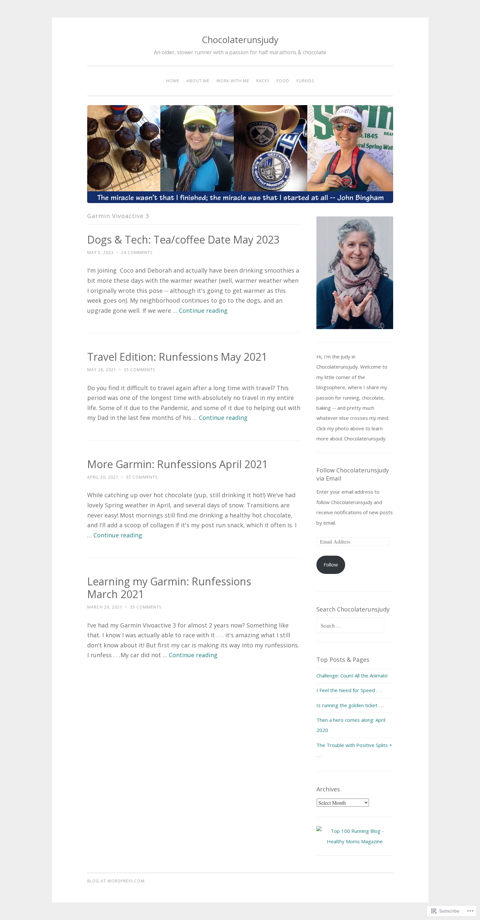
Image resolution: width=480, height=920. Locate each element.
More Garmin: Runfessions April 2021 (177, 464)
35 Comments (139, 370)
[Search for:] (350, 625)
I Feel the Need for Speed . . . (349, 690)
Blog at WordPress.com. (116, 881)
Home (172, 81)
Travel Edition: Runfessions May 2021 (177, 357)
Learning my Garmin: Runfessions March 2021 (169, 587)
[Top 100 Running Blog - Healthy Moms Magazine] (354, 841)
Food (283, 81)
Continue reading (203, 310)
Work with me (232, 81)
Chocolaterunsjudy (240, 40)
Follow (331, 564)
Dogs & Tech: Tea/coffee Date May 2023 (183, 239)
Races (262, 81)
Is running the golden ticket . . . (350, 705)
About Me (197, 81)
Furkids (305, 81)
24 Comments (136, 252)
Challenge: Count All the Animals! (352, 675)
